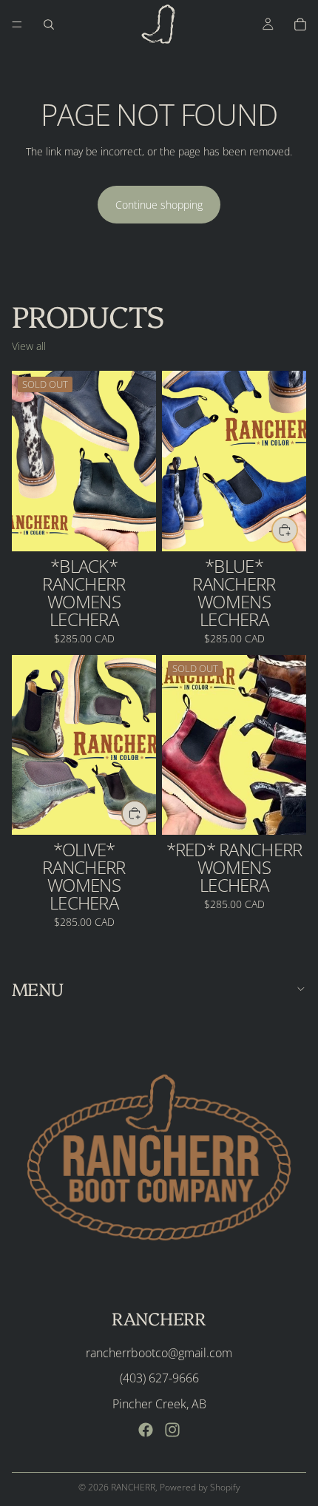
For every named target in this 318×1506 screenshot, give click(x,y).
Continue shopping (159, 205)
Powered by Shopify (200, 1487)
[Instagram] (172, 1430)
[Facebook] (146, 1430)
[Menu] (17, 24)
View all (29, 346)
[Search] (49, 24)
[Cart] (300, 24)
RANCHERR (133, 1487)
